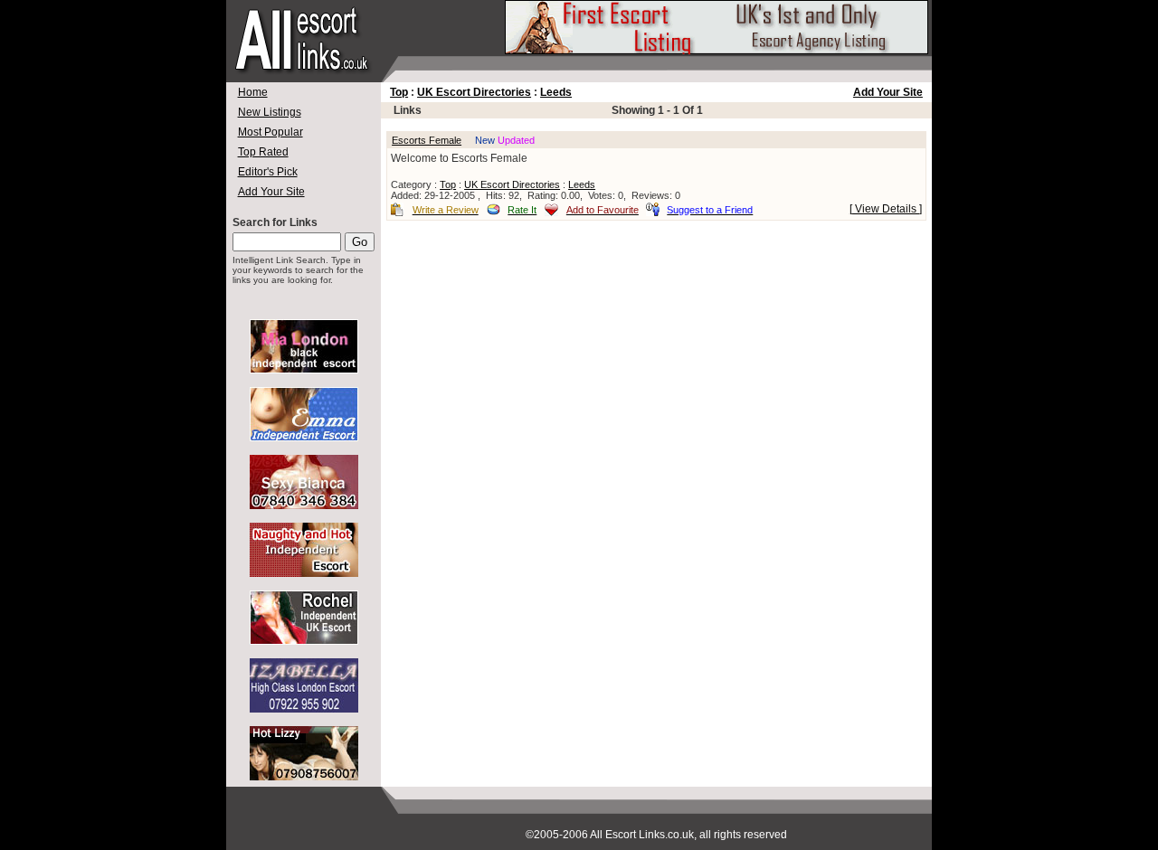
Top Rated (263, 152)
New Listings (269, 112)
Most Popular (270, 132)
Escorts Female (426, 140)
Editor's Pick (268, 171)
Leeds (556, 92)
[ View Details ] (886, 209)
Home (253, 92)
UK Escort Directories (474, 92)
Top (399, 92)
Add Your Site (271, 191)
